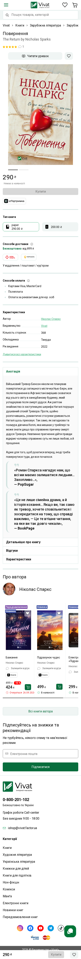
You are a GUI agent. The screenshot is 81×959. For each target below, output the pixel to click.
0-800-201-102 (16, 799)
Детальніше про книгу (23, 542)
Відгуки (12, 550)
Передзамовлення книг (20, 917)
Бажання (11, 657)
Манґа (7, 896)
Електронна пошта (23, 754)
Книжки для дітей (16, 868)
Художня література (17, 855)
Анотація (13, 371)
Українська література (19, 861)
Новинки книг (13, 910)
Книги (7, 848)
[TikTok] (61, 928)
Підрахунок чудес (48, 657)
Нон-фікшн (11, 882)
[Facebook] (30, 928)
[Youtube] (40, 928)
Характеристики (18, 559)
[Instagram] (20, 928)
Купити (40, 191)
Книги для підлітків (17, 875)
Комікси (9, 889)
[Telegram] (51, 928)
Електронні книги (15, 903)
